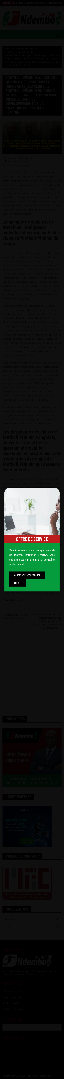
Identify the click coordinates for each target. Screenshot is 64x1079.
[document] (32, 539)
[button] (27, 575)
